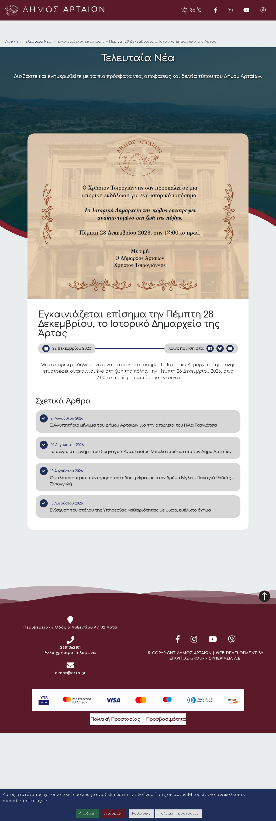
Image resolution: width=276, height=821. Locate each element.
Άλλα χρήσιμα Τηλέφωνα (70, 653)
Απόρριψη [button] (113, 813)
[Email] (230, 348)
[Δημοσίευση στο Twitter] (220, 348)
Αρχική (11, 41)
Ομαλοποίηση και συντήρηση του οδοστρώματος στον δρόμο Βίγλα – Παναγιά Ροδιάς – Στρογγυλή (142, 481)
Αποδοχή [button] (87, 813)
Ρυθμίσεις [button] (141, 813)
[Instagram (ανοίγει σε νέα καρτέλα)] (230, 10)
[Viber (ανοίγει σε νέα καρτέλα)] (263, 10)
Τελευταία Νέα (37, 41)
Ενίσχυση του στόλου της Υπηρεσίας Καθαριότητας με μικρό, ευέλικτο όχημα (130, 510)
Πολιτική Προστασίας (115, 719)
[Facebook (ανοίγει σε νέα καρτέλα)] (215, 10)
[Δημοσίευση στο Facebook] (210, 348)
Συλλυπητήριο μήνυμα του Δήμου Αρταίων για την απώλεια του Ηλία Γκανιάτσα (133, 425)
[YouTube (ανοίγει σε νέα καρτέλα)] (246, 10)
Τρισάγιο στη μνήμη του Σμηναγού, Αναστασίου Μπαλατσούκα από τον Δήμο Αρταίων (141, 451)
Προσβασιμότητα (166, 719)
